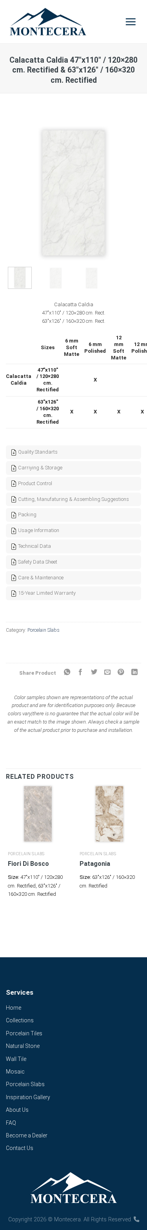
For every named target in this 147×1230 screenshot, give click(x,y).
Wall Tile (16, 1059)
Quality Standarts (37, 452)
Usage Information (38, 530)
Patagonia (95, 863)
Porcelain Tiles (24, 1033)
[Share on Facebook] (80, 672)
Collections (20, 1020)
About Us (17, 1110)
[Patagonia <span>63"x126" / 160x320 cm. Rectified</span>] (110, 814)
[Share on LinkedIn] (134, 672)
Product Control (34, 483)
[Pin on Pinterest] (121, 672)
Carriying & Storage (39, 468)
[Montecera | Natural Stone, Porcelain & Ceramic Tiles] (61, 21)
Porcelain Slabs (43, 630)
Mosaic (15, 1071)
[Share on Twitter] (94, 672)
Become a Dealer (26, 1135)
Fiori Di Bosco (28, 863)
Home (13, 1008)
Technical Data (34, 546)
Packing (26, 514)
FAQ (11, 1123)
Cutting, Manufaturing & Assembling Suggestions (73, 499)
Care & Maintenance (40, 578)
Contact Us (19, 1148)
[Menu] (131, 22)
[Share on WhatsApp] (67, 672)
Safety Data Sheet (37, 562)
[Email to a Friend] (107, 672)
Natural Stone (23, 1046)
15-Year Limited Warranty (46, 593)
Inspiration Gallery (28, 1097)
